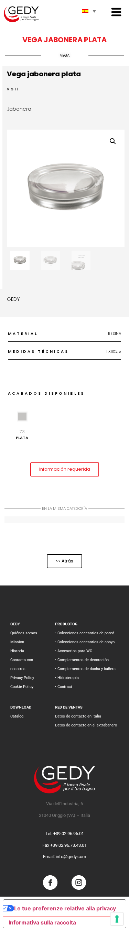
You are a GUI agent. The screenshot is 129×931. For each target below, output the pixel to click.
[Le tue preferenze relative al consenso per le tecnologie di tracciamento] (116, 918)
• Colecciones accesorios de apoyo (85, 642)
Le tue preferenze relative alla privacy (65, 908)
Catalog (16, 716)
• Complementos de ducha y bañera (85, 669)
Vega (64, 55)
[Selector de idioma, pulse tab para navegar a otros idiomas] (89, 11)
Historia (17, 651)
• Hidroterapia (67, 678)
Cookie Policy (21, 686)
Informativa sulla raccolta (42, 922)
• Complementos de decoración (82, 660)
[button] (113, 141)
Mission (17, 642)
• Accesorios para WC (73, 651)
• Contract (63, 686)
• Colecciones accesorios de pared (84, 633)
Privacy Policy (22, 678)
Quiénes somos (23, 633)
